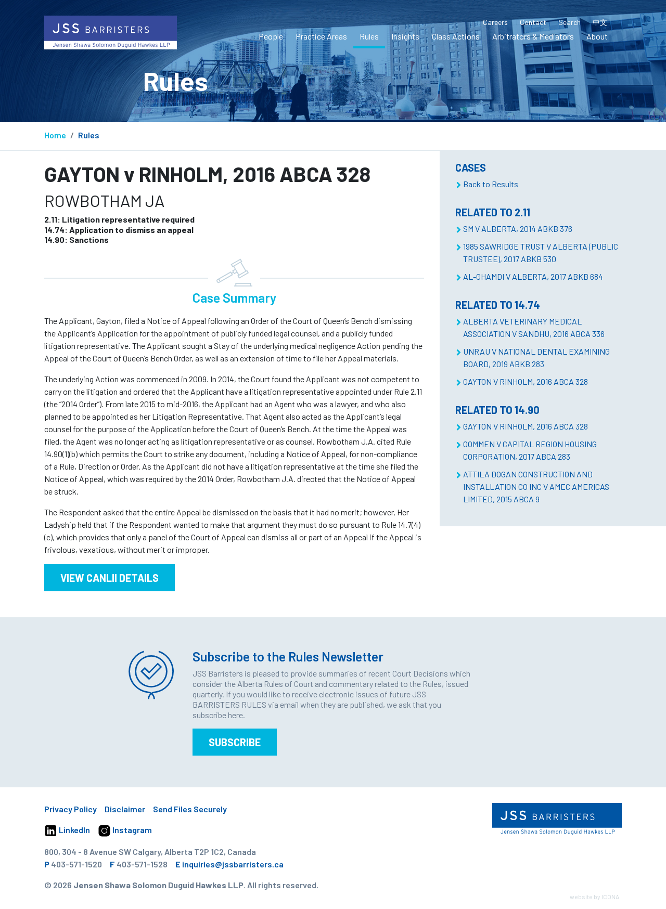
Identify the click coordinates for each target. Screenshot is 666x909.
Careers (495, 22)
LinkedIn (73, 830)
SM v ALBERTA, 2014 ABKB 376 (517, 228)
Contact (533, 22)
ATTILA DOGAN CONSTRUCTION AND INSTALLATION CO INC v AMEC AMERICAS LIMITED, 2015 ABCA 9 (536, 486)
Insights (405, 36)
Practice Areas (321, 36)
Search (569, 22)
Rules (369, 36)
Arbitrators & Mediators (533, 36)
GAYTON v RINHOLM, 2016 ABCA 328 (525, 381)
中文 (600, 22)
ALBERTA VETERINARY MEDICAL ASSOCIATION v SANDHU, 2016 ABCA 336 (534, 327)
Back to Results (490, 184)
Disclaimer (125, 809)
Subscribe (235, 742)
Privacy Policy (70, 809)
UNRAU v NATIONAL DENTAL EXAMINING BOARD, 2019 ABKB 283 (536, 357)
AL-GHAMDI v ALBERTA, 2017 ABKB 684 (533, 276)
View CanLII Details (109, 578)
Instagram (131, 830)
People (271, 36)
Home (55, 135)
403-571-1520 (76, 864)
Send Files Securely (190, 809)
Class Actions (456, 36)
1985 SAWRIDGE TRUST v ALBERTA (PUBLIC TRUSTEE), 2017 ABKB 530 (540, 252)
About (597, 36)
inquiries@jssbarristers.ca (233, 864)
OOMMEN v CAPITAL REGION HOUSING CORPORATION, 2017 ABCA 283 (530, 450)
